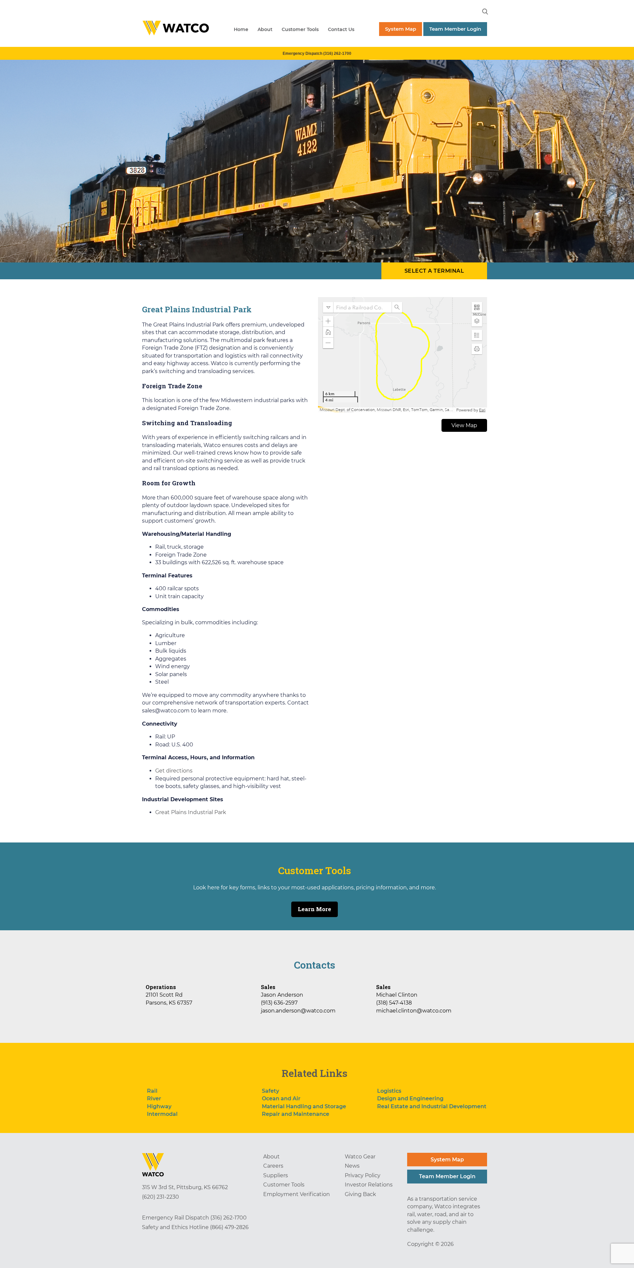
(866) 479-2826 (229, 1227)
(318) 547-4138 (394, 1003)
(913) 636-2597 (279, 1003)
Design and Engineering (410, 1098)
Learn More (314, 909)
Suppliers (275, 1175)
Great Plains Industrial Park (190, 812)
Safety (270, 1091)
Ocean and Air (281, 1098)
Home (241, 29)
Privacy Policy (362, 1175)
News (352, 1166)
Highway (159, 1106)
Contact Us (341, 29)
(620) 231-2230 (160, 1197)
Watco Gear (360, 1156)
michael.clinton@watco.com (413, 1011)
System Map (400, 29)
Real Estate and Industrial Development (431, 1106)
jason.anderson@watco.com (298, 1011)
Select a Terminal (434, 271)
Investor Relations (369, 1185)
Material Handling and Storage (304, 1106)
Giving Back (360, 1194)
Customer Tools (300, 29)
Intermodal (162, 1114)
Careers (273, 1166)
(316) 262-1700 (228, 1218)
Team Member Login (455, 29)
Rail (152, 1091)
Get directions (174, 771)
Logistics (389, 1091)
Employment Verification (296, 1194)
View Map (464, 425)
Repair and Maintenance (295, 1114)
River (154, 1098)
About (265, 29)
